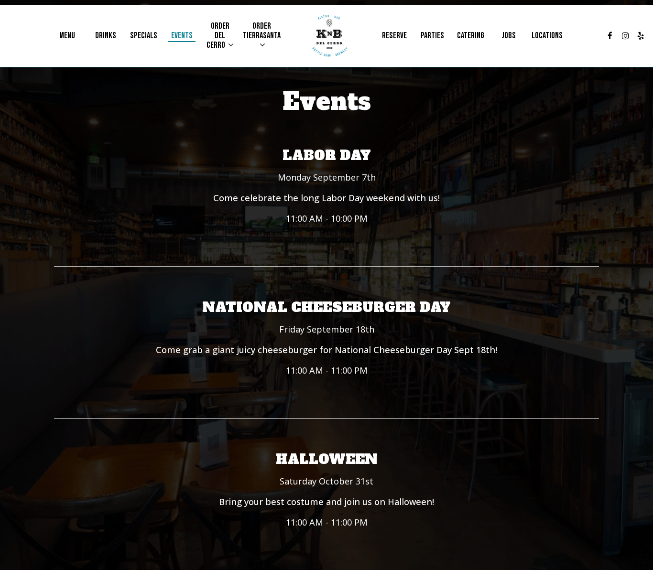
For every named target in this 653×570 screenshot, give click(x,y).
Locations (547, 36)
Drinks (105, 36)
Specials (143, 36)
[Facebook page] (610, 35)
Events (182, 36)
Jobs (508, 36)
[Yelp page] (640, 35)
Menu (67, 36)
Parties (432, 36)
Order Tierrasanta (262, 31)
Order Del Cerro (218, 36)
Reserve (394, 36)
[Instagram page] (625, 35)
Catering (470, 36)
